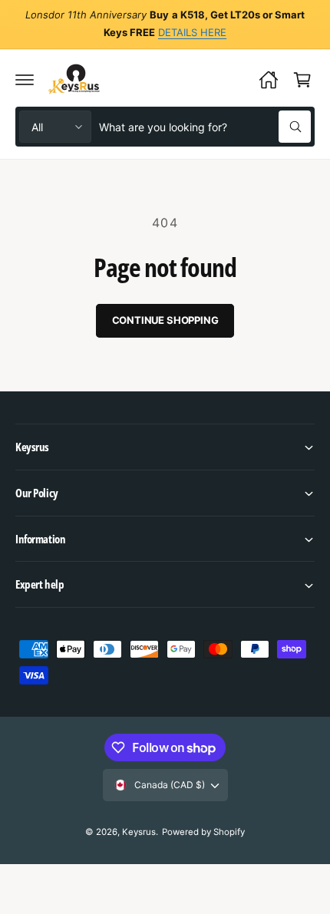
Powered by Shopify (203, 832)
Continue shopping (165, 320)
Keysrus (139, 832)
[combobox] (205, 127)
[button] (24, 80)
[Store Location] (268, 80)
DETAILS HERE (192, 32)
